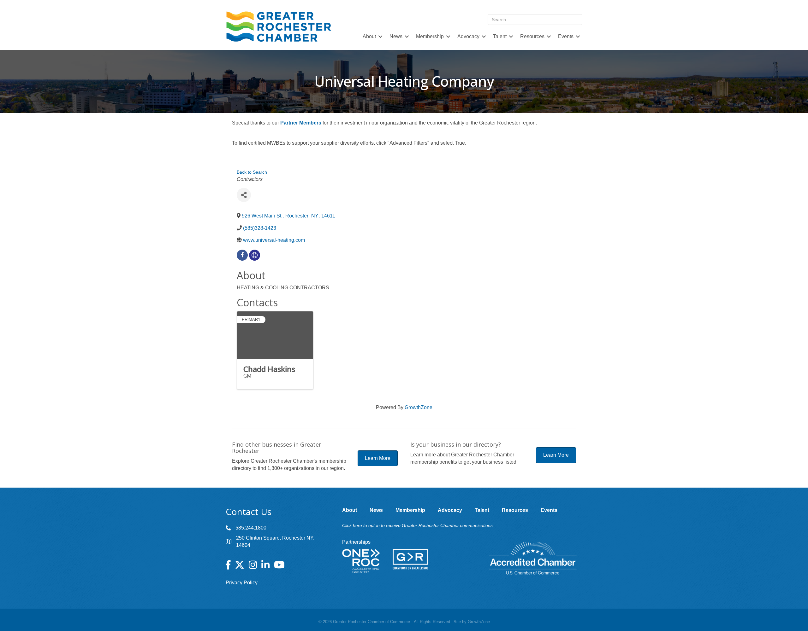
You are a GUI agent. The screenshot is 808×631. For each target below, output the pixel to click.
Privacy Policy (242, 582)
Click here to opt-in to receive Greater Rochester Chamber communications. (418, 525)
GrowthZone (418, 407)
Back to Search (252, 172)
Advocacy (468, 36)
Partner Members (300, 122)
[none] (254, 255)
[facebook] (242, 255)
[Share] (244, 195)
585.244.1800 (250, 527)
